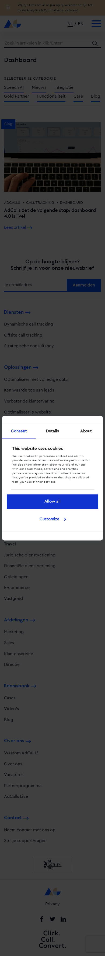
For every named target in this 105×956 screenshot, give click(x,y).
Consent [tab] (19, 431)
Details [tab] (52, 431)
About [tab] (86, 431)
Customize (50, 519)
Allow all (52, 502)
